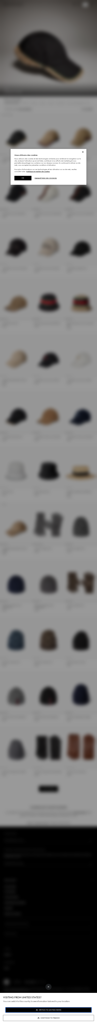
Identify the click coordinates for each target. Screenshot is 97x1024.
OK (23, 178)
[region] (48, 167)
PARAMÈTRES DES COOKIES (46, 178)
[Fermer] (83, 152)
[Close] (48, 987)
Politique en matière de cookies (38, 171)
